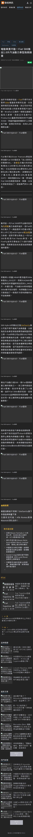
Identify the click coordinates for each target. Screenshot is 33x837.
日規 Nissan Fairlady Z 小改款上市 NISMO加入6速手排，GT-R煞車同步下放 (17, 535)
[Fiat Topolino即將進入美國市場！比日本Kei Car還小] (8, 605)
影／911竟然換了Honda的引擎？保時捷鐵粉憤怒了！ (22, 707)
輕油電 (21, 42)
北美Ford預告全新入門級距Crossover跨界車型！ (22, 804)
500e (14, 42)
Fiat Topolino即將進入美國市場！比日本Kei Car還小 (22, 605)
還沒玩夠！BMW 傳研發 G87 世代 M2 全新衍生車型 (22, 649)
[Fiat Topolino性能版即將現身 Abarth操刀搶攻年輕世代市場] (8, 596)
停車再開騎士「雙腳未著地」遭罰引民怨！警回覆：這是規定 (22, 745)
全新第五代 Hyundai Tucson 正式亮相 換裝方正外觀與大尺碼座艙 (22, 766)
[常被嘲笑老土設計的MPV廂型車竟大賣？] (6, 680)
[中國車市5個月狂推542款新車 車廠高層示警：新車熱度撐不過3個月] (6, 776)
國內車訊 (4, 7)
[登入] (27, 3)
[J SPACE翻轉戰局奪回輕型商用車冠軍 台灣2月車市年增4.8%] (6, 736)
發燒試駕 (12, 7)
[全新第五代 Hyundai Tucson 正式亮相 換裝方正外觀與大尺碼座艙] (6, 767)
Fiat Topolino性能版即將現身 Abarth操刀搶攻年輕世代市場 (22, 595)
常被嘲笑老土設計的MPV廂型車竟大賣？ (21, 678)
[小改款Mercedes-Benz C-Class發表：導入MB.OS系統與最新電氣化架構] (6, 814)
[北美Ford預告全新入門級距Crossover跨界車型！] (6, 805)
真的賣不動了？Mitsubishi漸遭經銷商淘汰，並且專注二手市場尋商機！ (22, 698)
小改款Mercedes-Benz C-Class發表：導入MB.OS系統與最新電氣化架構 (22, 814)
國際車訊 (20, 7)
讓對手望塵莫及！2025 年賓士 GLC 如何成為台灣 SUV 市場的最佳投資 (22, 717)
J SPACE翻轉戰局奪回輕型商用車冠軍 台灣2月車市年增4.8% (22, 736)
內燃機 (13, 45)
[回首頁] (9, 2)
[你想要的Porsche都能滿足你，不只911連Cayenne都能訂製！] (6, 659)
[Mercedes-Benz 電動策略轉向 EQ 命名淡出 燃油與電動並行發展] (6, 727)
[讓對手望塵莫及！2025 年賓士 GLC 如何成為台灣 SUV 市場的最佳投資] (6, 717)
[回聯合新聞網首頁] (2, 2)
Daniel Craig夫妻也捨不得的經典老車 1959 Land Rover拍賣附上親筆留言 (17, 557)
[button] (30, 2)
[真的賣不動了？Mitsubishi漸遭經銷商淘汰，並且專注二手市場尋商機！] (6, 698)
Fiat (3, 42)
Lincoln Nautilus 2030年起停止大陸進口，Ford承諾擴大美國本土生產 (22, 670)
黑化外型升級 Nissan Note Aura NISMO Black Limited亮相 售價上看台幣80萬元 (17, 542)
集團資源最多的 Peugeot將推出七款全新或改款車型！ (22, 785)
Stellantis (5, 45)
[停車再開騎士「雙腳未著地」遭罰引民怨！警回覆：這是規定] (6, 746)
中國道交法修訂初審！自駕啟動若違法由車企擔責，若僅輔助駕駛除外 (17, 549)
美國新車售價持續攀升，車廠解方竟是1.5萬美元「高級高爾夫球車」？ (22, 586)
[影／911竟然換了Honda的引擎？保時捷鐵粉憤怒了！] (6, 708)
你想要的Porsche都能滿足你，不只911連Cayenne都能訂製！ (22, 658)
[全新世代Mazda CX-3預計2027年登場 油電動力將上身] (6, 795)
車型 (8, 42)
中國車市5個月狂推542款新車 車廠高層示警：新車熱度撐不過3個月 (17, 564)
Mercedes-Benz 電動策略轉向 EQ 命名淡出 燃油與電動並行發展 (22, 726)
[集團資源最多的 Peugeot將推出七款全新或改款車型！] (6, 786)
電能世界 (28, 7)
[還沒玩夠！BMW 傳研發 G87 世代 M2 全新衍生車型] (6, 650)
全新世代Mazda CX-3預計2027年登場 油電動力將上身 (22, 795)
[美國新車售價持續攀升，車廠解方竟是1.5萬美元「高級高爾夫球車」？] (8, 586)
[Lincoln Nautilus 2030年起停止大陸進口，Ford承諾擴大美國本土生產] (6, 670)
